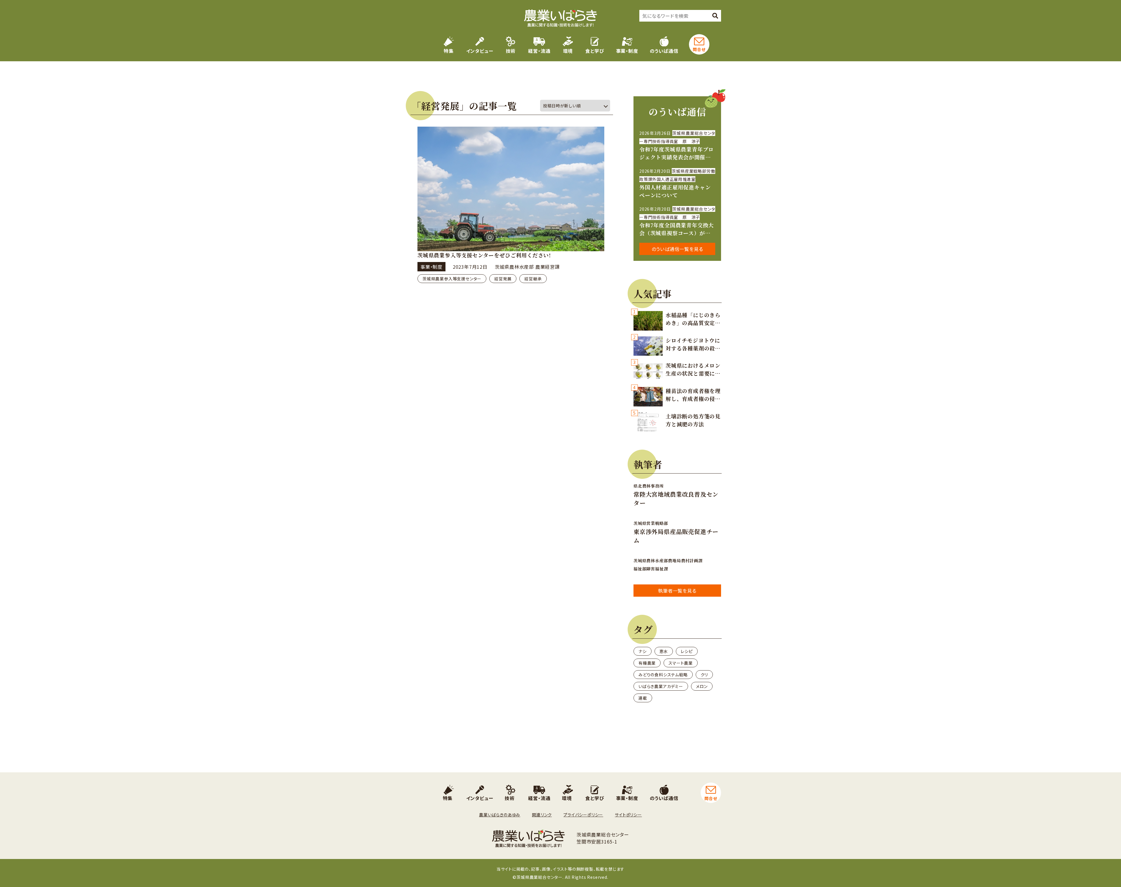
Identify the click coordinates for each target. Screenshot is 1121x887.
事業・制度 (627, 50)
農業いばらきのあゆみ (499, 815)
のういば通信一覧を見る (677, 248)
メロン (702, 686)
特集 (449, 50)
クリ (704, 675)
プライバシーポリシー (583, 815)
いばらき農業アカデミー (660, 686)
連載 (642, 698)
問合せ (699, 49)
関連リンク (542, 815)
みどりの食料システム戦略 (663, 675)
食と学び (594, 50)
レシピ (686, 651)
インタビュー (479, 50)
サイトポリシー (628, 815)
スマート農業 (681, 663)
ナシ (642, 651)
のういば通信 (664, 50)
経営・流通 (539, 50)
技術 (511, 50)
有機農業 (647, 663)
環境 (568, 50)
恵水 (663, 651)
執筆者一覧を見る (677, 590)
